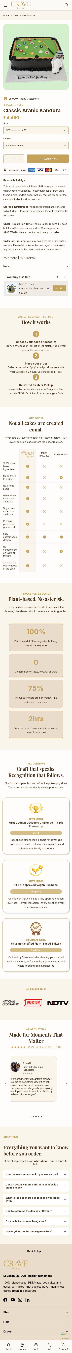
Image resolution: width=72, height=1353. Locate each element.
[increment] (20, 159)
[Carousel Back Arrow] (5, 1083)
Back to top (34, 1251)
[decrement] (7, 159)
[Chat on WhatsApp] (65, 1336)
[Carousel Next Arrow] (66, 1083)
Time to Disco (26, 284)
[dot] (30, 1116)
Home (6, 15)
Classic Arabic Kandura (24, 15)
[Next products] (65, 277)
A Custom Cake (13, 105)
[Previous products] (57, 277)
